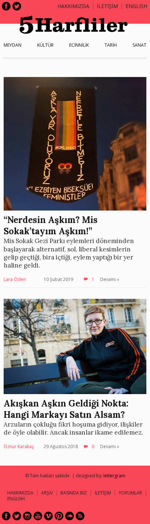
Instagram (27, 516)
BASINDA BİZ (73, 493)
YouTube (37, 516)
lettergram (114, 476)
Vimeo (48, 516)
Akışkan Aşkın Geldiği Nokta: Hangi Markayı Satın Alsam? (66, 409)
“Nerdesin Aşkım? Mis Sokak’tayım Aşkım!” (51, 225)
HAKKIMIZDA (20, 493)
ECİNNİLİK (79, 45)
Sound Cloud (69, 516)
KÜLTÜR (45, 45)
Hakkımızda (73, 6)
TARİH (110, 45)
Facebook (6, 6)
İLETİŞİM (107, 6)
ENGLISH (136, 6)
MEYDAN (12, 45)
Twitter (16, 6)
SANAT (139, 45)
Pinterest (59, 516)
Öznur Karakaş (19, 446)
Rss (80, 516)
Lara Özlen (15, 279)
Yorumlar (130, 493)
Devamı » (109, 279)
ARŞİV (47, 493)
